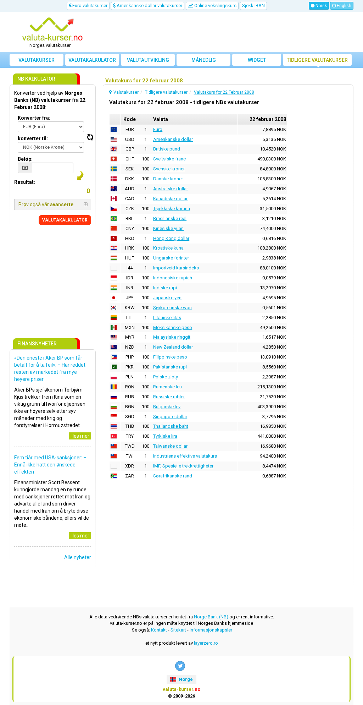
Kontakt (159, 630)
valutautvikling (148, 60)
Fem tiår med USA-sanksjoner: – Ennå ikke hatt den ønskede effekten (50, 465)
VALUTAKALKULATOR (65, 220)
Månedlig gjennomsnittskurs (204, 61)
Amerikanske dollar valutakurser (149, 5)
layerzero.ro (206, 643)
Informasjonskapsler (211, 630)
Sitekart (178, 630)
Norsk (320, 5)
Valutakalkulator (92, 60)
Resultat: (24, 182)
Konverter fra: (34, 118)
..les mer (80, 436)
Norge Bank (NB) (211, 616)
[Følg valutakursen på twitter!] (180, 666)
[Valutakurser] (52, 29)
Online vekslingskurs (214, 5)
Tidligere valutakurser (317, 60)
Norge (185, 679)
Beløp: (25, 159)
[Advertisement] (225, 32)
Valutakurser (36, 60)
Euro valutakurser (89, 5)
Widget (257, 60)
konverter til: (33, 138)
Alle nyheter (77, 557)
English (343, 5)
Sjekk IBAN (253, 5)
